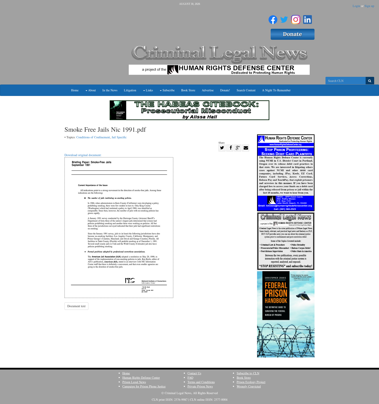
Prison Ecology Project (251, 382)
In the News (109, 90)
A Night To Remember (276, 90)
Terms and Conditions (201, 382)
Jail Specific (119, 137)
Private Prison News (200, 386)
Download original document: (83, 155)
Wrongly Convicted (249, 386)
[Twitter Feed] (284, 18)
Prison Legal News (134, 382)
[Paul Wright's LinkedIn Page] (307, 18)
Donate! (225, 90)
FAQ (190, 377)
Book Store (188, 90)
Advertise (208, 90)
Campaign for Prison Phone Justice (144, 386)
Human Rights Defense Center (141, 377)
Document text (76, 306)
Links (149, 90)
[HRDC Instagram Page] (295, 18)
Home (75, 90)
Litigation (130, 90)
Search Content (246, 90)
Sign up (369, 6)
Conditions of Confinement (93, 137)
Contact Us (194, 373)
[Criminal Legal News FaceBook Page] (272, 18)
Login (356, 6)
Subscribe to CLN (248, 373)
